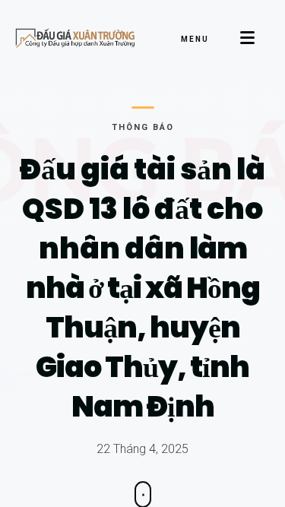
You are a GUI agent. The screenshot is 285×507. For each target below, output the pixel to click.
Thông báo (143, 127)
